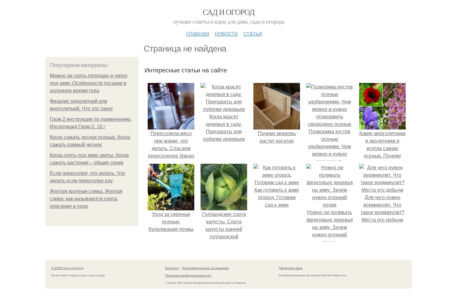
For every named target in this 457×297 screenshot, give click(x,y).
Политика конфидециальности (188, 275)
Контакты (172, 268)
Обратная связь (290, 268)
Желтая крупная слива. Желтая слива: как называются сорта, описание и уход (86, 199)
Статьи (252, 32)
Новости (226, 32)
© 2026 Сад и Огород (67, 268)
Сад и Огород (229, 12)
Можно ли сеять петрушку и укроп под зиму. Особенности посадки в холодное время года (88, 83)
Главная (197, 32)
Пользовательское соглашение (205, 268)
